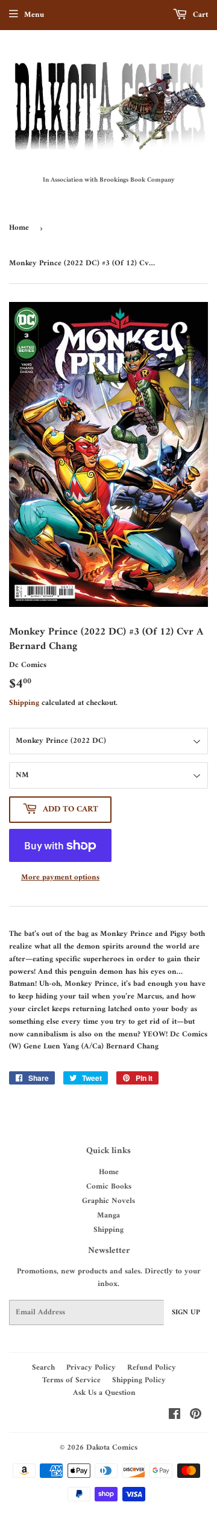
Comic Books (108, 1186)
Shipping (24, 703)
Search (43, 1367)
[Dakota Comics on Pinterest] (195, 1416)
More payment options (60, 878)
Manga (108, 1215)
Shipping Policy (139, 1380)
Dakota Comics (111, 1447)
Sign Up (186, 1312)
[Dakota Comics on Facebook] (174, 1416)
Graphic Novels (108, 1201)
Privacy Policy (91, 1367)
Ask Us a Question (104, 1393)
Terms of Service (71, 1380)
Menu (34, 15)
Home (19, 228)
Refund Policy (151, 1367)
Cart (199, 15)
